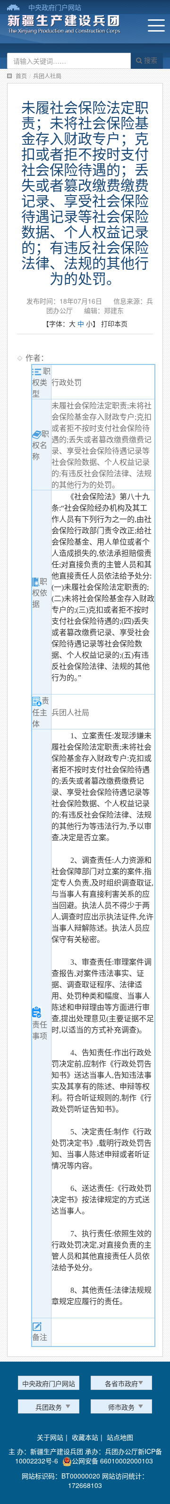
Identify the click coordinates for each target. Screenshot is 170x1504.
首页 (21, 76)
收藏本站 (85, 1437)
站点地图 (120, 1437)
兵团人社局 (47, 76)
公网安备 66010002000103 (112, 1460)
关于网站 (50, 1437)
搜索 (149, 60)
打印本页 (114, 323)
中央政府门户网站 (54, 7)
